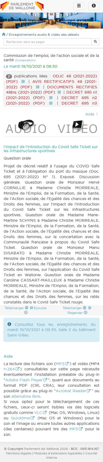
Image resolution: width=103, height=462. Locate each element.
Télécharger (15, 308)
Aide (89, 114)
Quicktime (20, 418)
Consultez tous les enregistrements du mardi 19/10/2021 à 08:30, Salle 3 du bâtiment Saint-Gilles (51, 330)
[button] (95, 41)
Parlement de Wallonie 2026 (46, 449)
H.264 (9, 369)
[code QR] (23, 81)
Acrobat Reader (71, 390)
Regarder (76, 313)
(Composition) (25, 60)
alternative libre (25, 396)
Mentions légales (18, 453)
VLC (38, 412)
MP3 (60, 363)
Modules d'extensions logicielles (58, 453)
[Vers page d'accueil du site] (22, 6)
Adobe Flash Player (24, 379)
